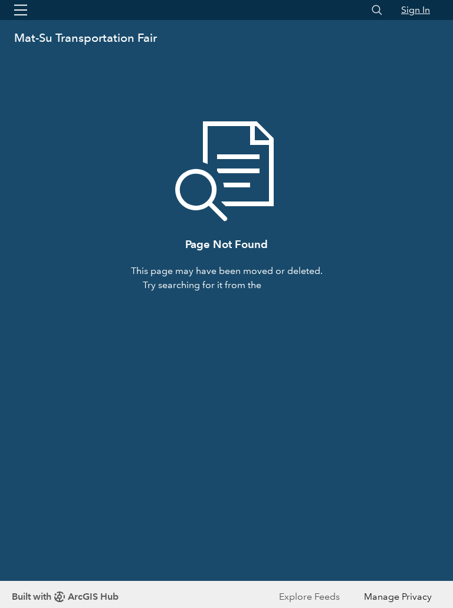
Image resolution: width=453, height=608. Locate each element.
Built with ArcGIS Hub (65, 596)
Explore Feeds (309, 596)
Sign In (415, 9)
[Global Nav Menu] (20, 10)
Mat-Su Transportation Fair (85, 38)
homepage (287, 284)
